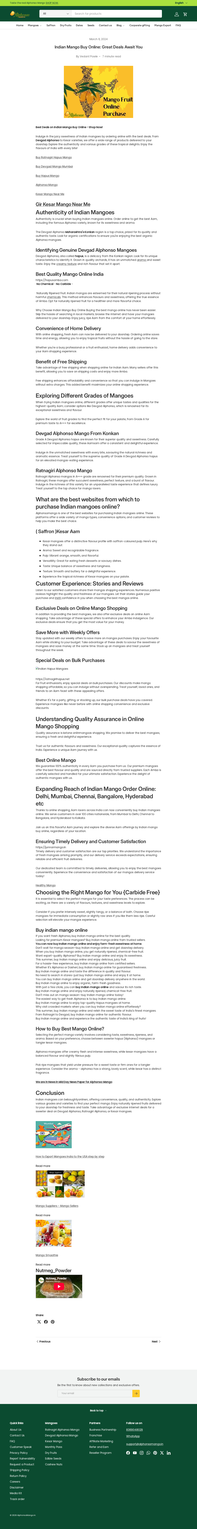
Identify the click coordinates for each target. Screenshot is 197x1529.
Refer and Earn (99, 1447)
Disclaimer (17, 1487)
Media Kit (16, 1493)
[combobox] (100, 14)
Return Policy (18, 1476)
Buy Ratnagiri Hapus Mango (54, 157)
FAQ (178, 25)
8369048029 (134, 1430)
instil (58, 598)
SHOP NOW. (52, 2)
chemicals (54, 297)
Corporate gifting (139, 25)
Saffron (50, 25)
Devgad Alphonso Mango (61, 1435)
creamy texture (66, 264)
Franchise (95, 1435)
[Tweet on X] (39, 1321)
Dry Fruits (65, 25)
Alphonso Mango (47, 185)
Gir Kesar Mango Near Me (63, 204)
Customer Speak (21, 1447)
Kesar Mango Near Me (50, 194)
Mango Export (162, 25)
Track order (17, 1499)
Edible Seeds (53, 1458)
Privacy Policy (19, 1453)
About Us (15, 1430)
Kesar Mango (53, 1441)
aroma (142, 260)
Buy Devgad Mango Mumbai (54, 166)
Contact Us (17, 1435)
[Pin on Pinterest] (52, 1321)
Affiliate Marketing (101, 1441)
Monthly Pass (53, 1447)
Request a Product (22, 1464)
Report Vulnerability (22, 1458)
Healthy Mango (46, 885)
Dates (79, 25)
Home (19, 25)
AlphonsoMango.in (26, 1515)
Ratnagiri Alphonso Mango (62, 1430)
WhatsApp (133, 1436)
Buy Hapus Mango (47, 176)
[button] (185, 14)
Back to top (97, 1410)
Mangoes (33, 25)
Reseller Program (100, 1453)
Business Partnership (102, 1430)
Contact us (105, 25)
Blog (119, 25)
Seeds (90, 25)
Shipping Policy (19, 1470)
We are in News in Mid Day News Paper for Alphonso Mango (74, 1082)
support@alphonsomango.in (144, 1444)
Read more (43, 1166)
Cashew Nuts (53, 1464)
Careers (15, 1482)
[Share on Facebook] (45, 1321)
